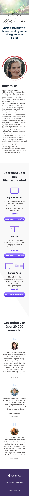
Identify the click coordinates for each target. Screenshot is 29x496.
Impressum (19, 482)
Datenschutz (10, 482)
